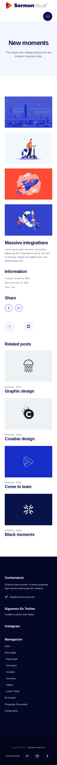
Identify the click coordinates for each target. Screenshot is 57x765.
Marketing (19, 278)
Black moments (20, 534)
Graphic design (19, 391)
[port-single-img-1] (28, 112)
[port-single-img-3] (28, 184)
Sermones (11, 665)
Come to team (18, 486)
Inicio (7, 646)
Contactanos (11, 710)
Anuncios (11, 678)
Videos (9, 684)
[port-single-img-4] (28, 219)
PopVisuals (12, 659)
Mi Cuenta (10, 697)
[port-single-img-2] (28, 148)
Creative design (20, 438)
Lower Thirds (12, 691)
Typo (13, 287)
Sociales (10, 672)
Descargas (10, 652)
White (27, 278)
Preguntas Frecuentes (16, 704)
